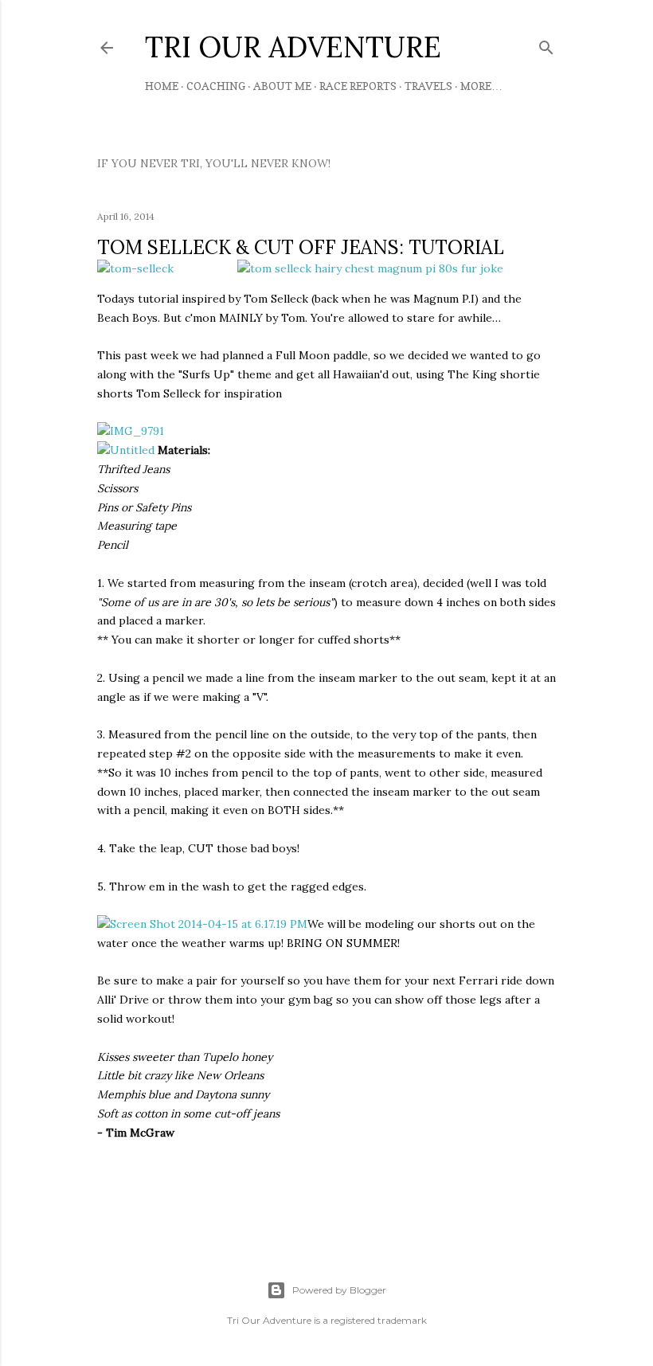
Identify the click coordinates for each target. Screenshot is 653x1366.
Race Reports (358, 85)
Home (161, 85)
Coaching (215, 85)
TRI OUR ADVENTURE (293, 47)
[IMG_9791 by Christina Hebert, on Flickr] (130, 431)
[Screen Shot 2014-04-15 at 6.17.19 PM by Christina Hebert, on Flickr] (202, 924)
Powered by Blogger (339, 1290)
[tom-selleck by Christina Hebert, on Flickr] (135, 269)
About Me (282, 85)
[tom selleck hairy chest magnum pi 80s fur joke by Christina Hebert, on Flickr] (370, 268)
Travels (428, 85)
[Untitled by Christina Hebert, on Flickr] (125, 450)
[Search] (546, 44)
